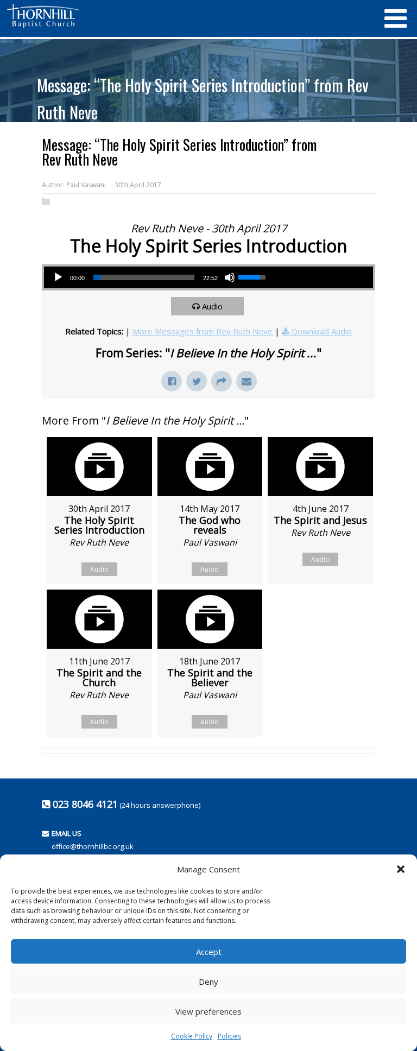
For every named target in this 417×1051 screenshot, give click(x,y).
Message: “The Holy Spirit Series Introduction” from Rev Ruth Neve (203, 98)
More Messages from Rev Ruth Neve (202, 331)
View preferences (208, 1011)
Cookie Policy (191, 1036)
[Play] (58, 277)
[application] (159, 277)
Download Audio (322, 331)
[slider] (143, 277)
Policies (229, 1036)
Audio (212, 306)
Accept (209, 951)
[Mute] (229, 277)
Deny (208, 981)
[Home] (189, 16)
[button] (400, 869)
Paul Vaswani (86, 184)
